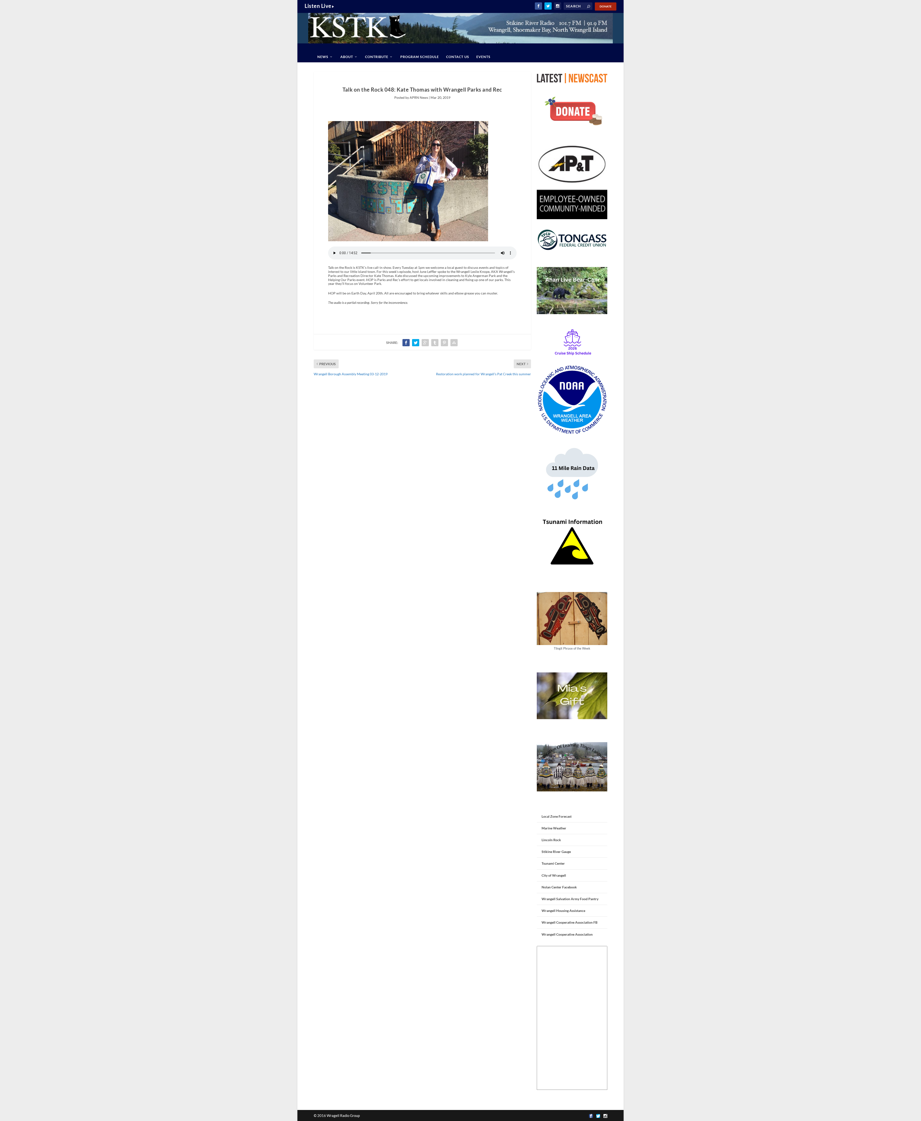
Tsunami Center (553, 863)
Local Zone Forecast (557, 816)
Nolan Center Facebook (559, 887)
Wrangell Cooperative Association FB (569, 922)
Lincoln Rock (551, 840)
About (346, 57)
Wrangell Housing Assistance (563, 911)
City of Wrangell (554, 875)
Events (483, 57)
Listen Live (318, 6)
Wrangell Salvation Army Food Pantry (570, 899)
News (322, 57)
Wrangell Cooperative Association (567, 934)
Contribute (376, 57)
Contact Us (457, 57)
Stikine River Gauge (556, 852)
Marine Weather (554, 828)
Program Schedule (419, 57)
